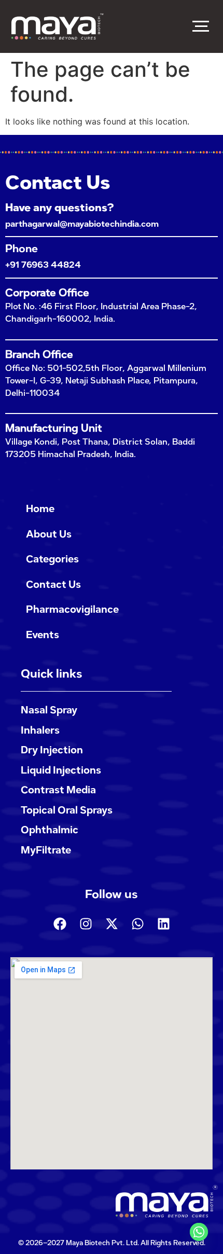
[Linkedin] (163, 923)
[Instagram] (86, 923)
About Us (49, 534)
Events (42, 635)
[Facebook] (60, 923)
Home (40, 509)
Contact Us (53, 584)
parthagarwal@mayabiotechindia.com (82, 224)
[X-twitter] (111, 923)
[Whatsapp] (137, 923)
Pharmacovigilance (72, 609)
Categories (52, 559)
